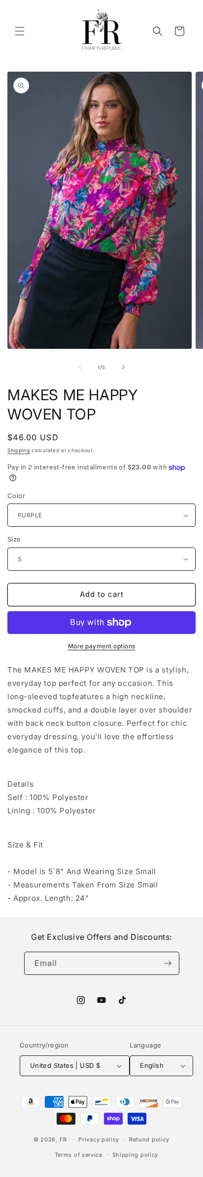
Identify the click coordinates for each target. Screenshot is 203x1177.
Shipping (18, 450)
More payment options (101, 646)
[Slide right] (123, 367)
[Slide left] (80, 367)
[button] (20, 31)
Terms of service (78, 1154)
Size (14, 539)
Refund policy (149, 1139)
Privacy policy (98, 1139)
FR (63, 1139)
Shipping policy (135, 1154)
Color (16, 496)
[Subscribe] (168, 963)
